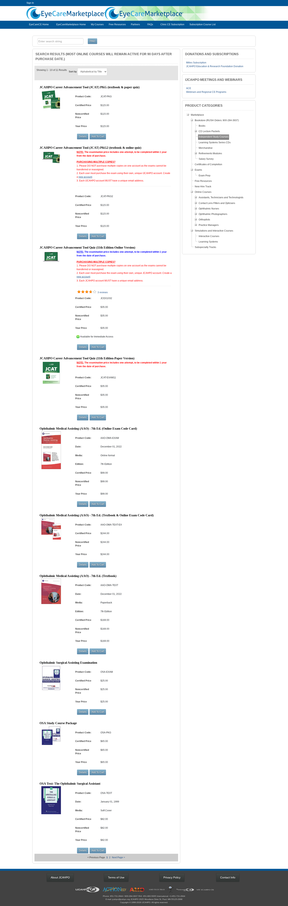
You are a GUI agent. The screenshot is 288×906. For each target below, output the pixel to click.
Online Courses (203, 192)
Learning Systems (208, 241)
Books (202, 125)
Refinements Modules (210, 153)
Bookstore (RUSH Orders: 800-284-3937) (217, 120)
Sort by (73, 71)
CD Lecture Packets (209, 131)
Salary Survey (206, 159)
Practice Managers (209, 225)
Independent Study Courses (213, 136)
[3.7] (79, 292)
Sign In (30, 3)
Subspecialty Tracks (205, 247)
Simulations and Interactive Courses (214, 230)
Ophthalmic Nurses (209, 208)
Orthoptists (204, 219)
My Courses (97, 24)
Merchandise (206, 148)
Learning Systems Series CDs (215, 142)
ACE (188, 88)
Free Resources (117, 24)
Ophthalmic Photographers (213, 214)
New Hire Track (203, 186)
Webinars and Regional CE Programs (206, 92)
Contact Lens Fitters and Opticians (217, 203)
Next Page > (118, 857)
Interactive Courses (209, 236)
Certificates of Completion (208, 164)
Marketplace (197, 115)
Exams (198, 170)
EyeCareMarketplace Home (71, 24)
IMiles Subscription (196, 62)
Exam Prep (204, 175)
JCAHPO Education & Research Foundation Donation (214, 66)
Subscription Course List (202, 24)
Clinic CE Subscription (172, 24)
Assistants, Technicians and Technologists (221, 197)
